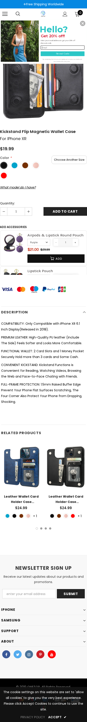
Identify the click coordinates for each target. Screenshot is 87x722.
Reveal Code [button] (62, 53)
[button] (82, 23)
